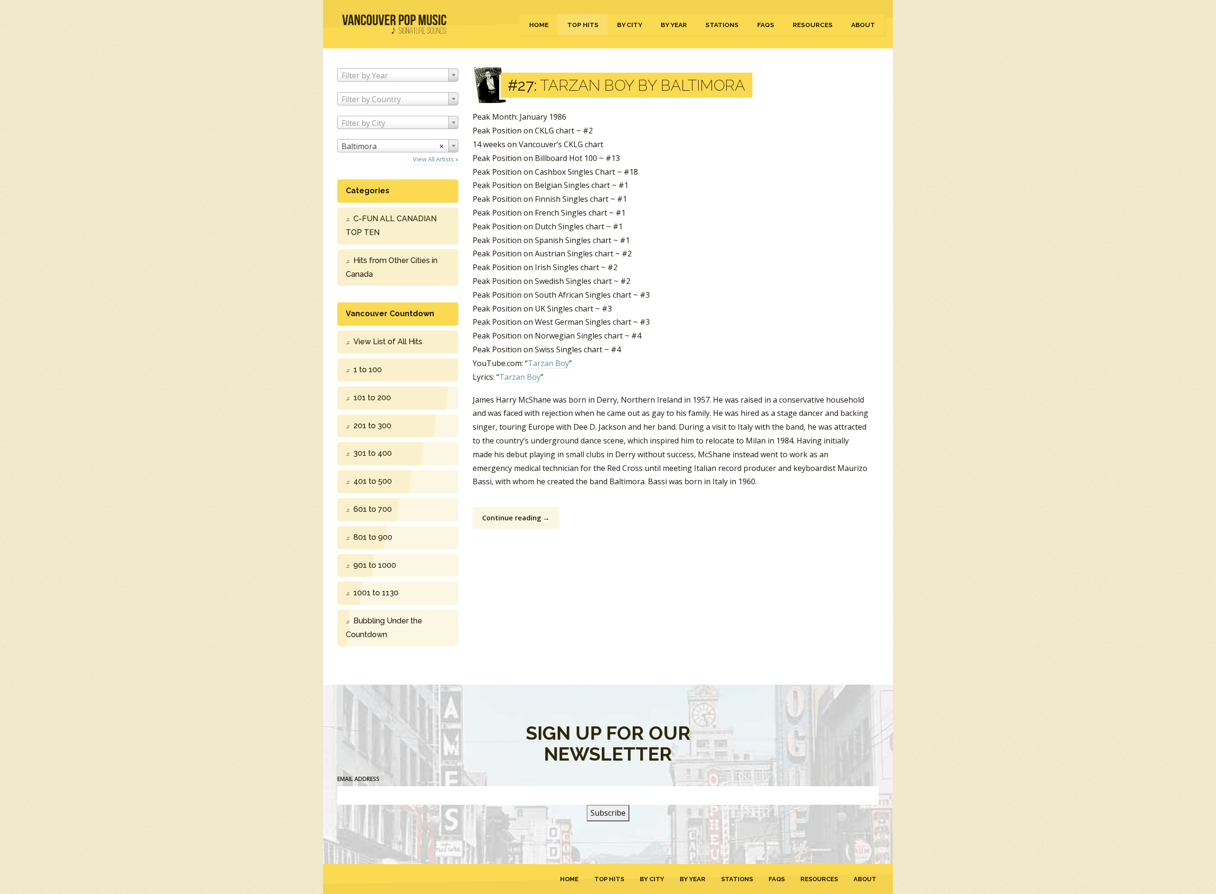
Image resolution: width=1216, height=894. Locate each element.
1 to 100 (367, 369)
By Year (674, 24)
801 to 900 (372, 537)
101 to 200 (372, 397)
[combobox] (397, 75)
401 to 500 (372, 481)
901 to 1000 (374, 565)
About (863, 24)
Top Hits (582, 24)
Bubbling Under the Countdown (384, 627)
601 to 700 (372, 509)
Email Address (358, 779)
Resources (813, 24)
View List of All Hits (387, 341)
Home (539, 24)
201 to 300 (372, 425)
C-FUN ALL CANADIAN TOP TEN (391, 225)
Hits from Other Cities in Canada (391, 267)
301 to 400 (372, 453)
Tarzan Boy (548, 363)
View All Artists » (435, 159)
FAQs (765, 24)
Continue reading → (516, 517)
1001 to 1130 (376, 592)
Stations (722, 24)
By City (629, 24)
